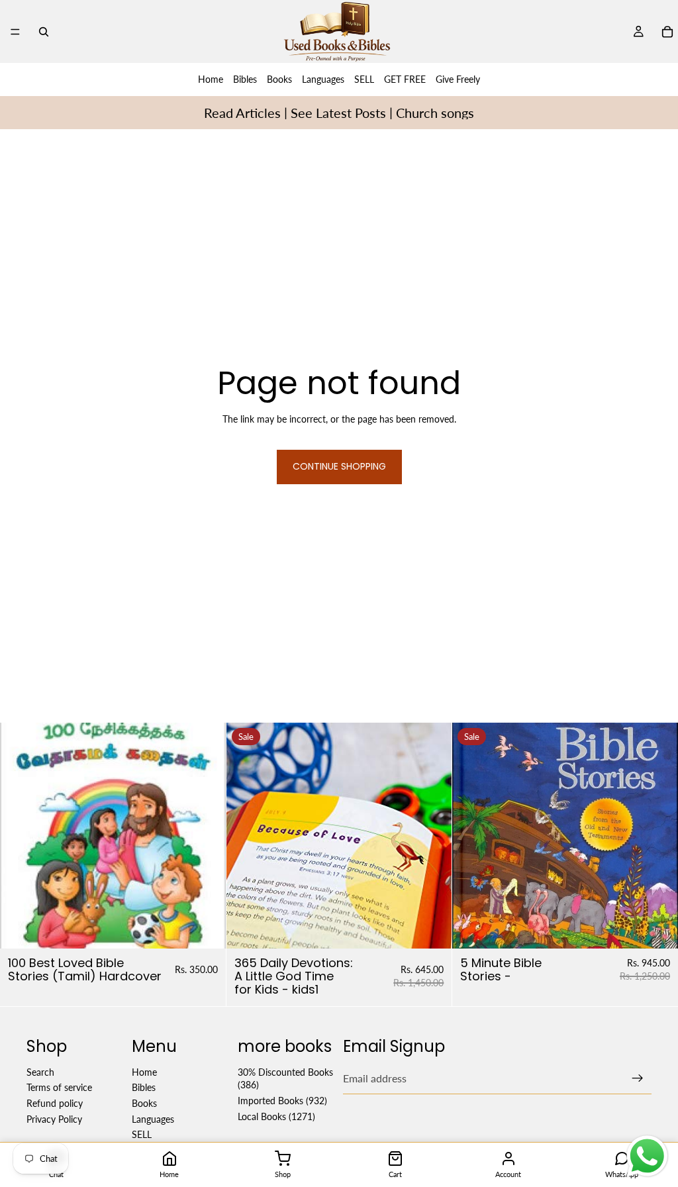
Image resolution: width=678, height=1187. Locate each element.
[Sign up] (638, 1078)
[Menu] (15, 32)
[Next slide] (432, 835)
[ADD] (205, 928)
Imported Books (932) (282, 1100)
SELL (364, 79)
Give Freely (458, 79)
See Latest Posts (338, 113)
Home (210, 79)
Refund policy (54, 1103)
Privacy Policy (54, 1119)
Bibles (245, 79)
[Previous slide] (246, 835)
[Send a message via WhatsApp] (647, 1156)
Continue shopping (339, 466)
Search (40, 1072)
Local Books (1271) (276, 1116)
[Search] (43, 31)
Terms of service (59, 1088)
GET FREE (405, 79)
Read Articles (242, 113)
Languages (323, 79)
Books (279, 79)
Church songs (435, 113)
